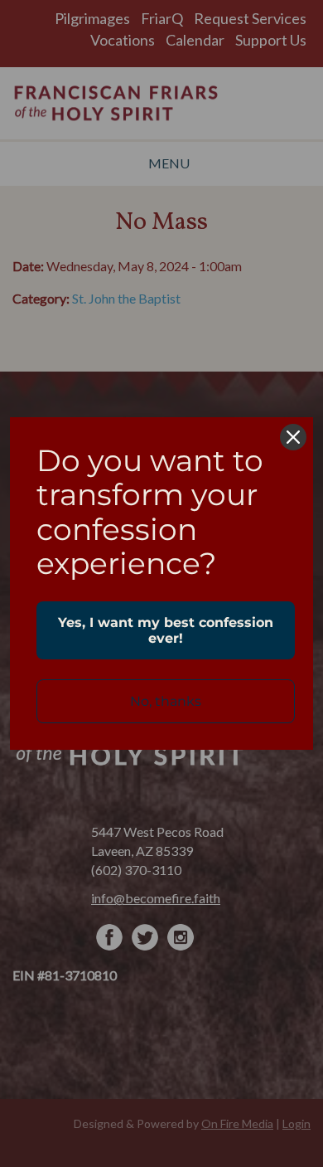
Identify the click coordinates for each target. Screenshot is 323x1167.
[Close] (293, 437)
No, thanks (165, 701)
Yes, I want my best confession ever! (165, 630)
